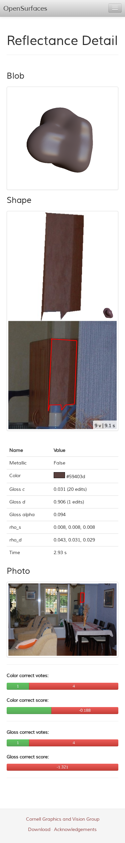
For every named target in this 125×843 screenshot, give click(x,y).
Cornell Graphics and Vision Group (62, 819)
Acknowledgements (75, 829)
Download (39, 829)
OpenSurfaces (25, 8)
